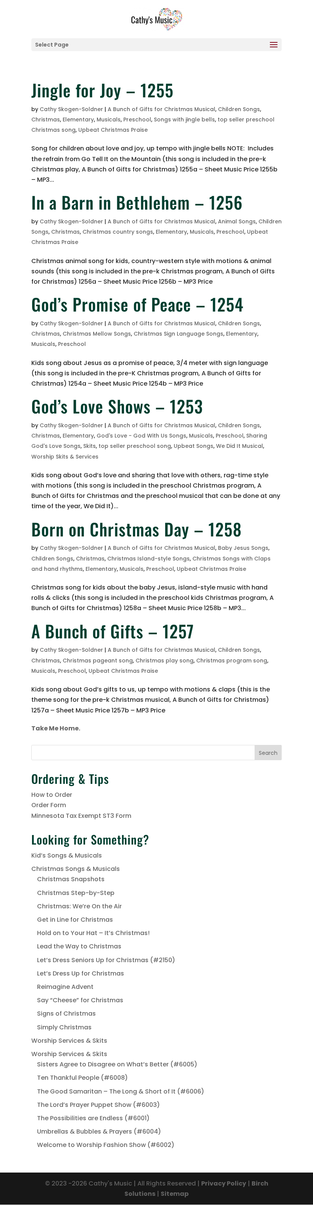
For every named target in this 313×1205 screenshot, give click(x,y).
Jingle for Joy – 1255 (102, 90)
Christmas (45, 119)
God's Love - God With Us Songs (141, 435)
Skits (89, 446)
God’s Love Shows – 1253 (117, 406)
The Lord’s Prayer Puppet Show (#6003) (98, 1104)
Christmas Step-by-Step (76, 892)
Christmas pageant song (98, 660)
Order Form (48, 805)
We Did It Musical (239, 446)
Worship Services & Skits (69, 1040)
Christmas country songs (117, 232)
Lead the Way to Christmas (79, 946)
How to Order (51, 794)
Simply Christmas (64, 1027)
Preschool (137, 119)
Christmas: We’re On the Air (79, 906)
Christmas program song (231, 660)
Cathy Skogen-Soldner (71, 109)
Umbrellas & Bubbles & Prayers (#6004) (99, 1131)
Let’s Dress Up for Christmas (80, 973)
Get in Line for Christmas (75, 919)
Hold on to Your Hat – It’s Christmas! (93, 933)
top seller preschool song (134, 446)
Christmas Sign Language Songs (178, 334)
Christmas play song (165, 660)
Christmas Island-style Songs (148, 558)
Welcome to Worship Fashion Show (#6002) (105, 1144)
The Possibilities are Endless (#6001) (93, 1118)
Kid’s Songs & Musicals (66, 855)
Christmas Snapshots (71, 879)
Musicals (109, 119)
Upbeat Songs (193, 446)
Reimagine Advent (65, 986)
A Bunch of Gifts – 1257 (112, 631)
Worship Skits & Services (64, 456)
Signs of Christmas (66, 1013)
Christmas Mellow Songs (97, 334)
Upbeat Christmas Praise (113, 130)
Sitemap (175, 1193)
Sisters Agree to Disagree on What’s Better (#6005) (117, 1064)
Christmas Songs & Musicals (75, 868)
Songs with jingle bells (184, 119)
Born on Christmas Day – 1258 (136, 529)
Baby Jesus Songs (243, 548)
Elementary (78, 119)
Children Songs (239, 109)
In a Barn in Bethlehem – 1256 (137, 202)
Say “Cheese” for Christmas (80, 1000)
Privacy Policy (223, 1183)
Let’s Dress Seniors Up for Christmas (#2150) (106, 960)
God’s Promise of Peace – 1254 (137, 304)
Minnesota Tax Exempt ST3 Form (81, 815)
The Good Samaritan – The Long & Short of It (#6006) (120, 1091)
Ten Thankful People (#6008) (82, 1077)
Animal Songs (237, 221)
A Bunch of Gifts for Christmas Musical (161, 109)
